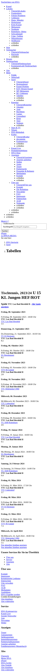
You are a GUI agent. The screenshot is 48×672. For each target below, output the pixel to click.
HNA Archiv (6, 663)
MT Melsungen (22, 91)
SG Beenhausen (7, 355)
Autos (18, 164)
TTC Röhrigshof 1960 (10, 389)
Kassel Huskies (22, 86)
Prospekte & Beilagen (25, 171)
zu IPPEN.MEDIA (9, 236)
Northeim (15, 29)
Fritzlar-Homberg (18, 15)
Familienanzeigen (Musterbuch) (14, 646)
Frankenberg (16, 13)
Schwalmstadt (17, 34)
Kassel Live (6, 614)
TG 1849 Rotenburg (9, 422)
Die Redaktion (22, 189)
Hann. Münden (17, 20)
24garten (19, 107)
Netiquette (20, 203)
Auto (18, 109)
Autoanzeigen (6, 635)
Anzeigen (10, 562)
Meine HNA (6, 658)
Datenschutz (21, 199)
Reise (18, 118)
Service (9, 559)
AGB (18, 201)
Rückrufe (15, 54)
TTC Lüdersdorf (7, 403)
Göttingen (15, 18)
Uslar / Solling (17, 36)
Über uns (10, 557)
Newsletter (20, 192)
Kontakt (19, 176)
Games (19, 114)
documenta (20, 139)
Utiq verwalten (7, 583)
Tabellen (19, 96)
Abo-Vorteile (6, 665)
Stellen (19, 162)
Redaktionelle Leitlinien (10, 578)
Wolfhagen (15, 41)
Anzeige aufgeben (23, 160)
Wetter (3, 623)
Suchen (5, 231)
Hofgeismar (16, 22)
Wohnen (19, 123)
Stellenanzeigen (7, 637)
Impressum (20, 196)
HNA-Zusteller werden (10, 594)
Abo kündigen (7, 599)
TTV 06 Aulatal (7, 370)
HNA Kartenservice (9, 611)
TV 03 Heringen (7, 336)
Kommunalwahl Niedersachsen (24, 66)
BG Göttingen (22, 93)
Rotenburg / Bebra (18, 32)
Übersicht (5, 656)
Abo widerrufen (7, 601)
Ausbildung (5, 592)
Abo (8, 564)
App (3, 618)
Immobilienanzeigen (9, 639)
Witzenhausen (17, 38)
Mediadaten (21, 173)
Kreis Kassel (16, 25)
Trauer (19, 166)
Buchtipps (20, 112)
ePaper (4, 661)
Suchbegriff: (8, 227)
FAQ (18, 194)
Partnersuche (21, 169)
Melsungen (15, 27)
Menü (3, 221)
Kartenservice (22, 141)
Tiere (18, 121)
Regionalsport (22, 84)
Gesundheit (21, 116)
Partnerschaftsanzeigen (10, 642)
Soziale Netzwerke (8, 616)
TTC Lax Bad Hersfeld (10, 321)
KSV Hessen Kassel (24, 89)
